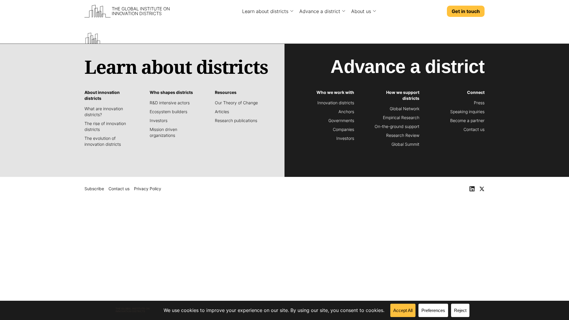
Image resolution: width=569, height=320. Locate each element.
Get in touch (466, 11)
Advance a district (319, 11)
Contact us (119, 188)
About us (361, 11)
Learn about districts (265, 11)
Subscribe (94, 188)
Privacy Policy (147, 188)
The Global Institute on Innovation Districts (141, 11)
